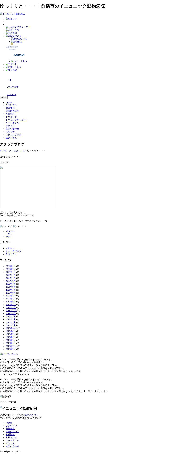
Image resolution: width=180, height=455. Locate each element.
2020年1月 (11, 298)
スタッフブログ (13, 134)
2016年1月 (11, 343)
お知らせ (10, 131)
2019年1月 (11, 307)
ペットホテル (12, 123)
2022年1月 (11, 284)
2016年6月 (11, 337)
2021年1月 (11, 290)
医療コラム (11, 137)
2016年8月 (11, 331)
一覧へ (9, 234)
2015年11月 (11, 346)
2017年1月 (11, 325)
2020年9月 (11, 293)
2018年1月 (11, 316)
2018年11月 (11, 310)
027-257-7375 (31, 415)
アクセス (10, 126)
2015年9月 (11, 349)
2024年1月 (11, 275)
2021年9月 (11, 287)
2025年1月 (11, 272)
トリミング (11, 117)
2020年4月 (11, 295)
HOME (9, 102)
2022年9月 (11, 281)
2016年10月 (11, 328)
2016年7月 (11, 334)
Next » (9, 236)
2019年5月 (11, 304)
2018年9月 (11, 313)
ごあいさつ (11, 105)
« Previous (10, 231)
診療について (12, 111)
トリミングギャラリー (17, 120)
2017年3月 (11, 322)
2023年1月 (11, 278)
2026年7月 (11, 266)
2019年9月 (11, 301)
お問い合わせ (12, 129)
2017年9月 (11, 319)
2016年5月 (11, 340)
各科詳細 (10, 114)
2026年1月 (11, 269)
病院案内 (10, 108)
